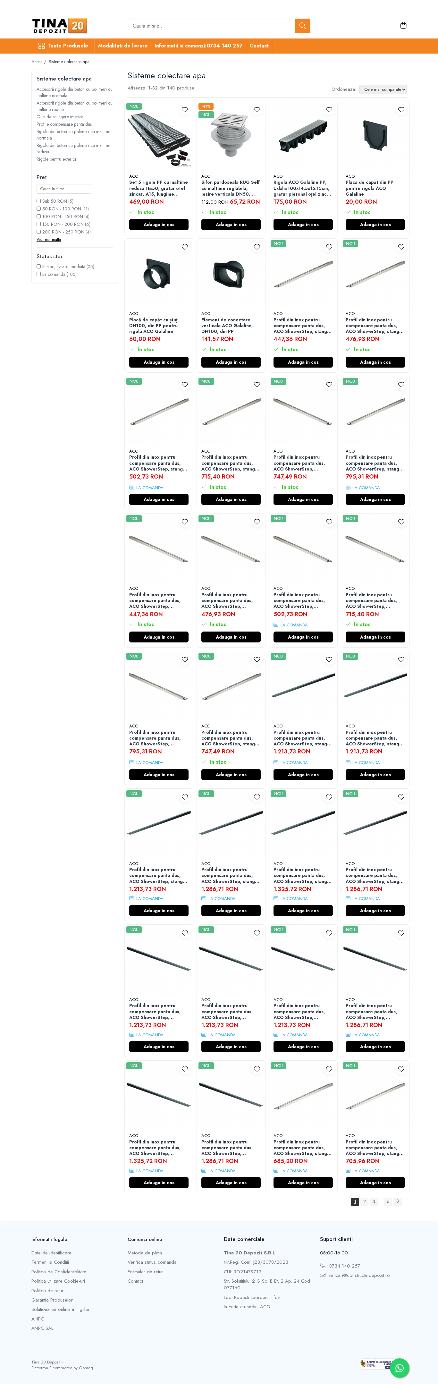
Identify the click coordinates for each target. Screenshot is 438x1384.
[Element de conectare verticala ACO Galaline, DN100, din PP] (231, 273)
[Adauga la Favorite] (184, 109)
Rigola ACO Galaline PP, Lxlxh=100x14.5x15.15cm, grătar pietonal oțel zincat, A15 (303, 188)
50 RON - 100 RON (61, 209)
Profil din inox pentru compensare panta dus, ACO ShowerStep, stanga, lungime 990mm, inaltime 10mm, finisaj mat (302, 326)
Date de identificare (51, 1253)
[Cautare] (302, 26)
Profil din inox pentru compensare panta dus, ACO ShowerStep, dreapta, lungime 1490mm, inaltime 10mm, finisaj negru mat (373, 1011)
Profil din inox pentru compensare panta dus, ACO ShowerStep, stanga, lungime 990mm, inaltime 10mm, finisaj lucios (302, 1148)
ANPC (37, 1319)
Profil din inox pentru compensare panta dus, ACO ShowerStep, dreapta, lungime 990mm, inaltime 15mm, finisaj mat (303, 600)
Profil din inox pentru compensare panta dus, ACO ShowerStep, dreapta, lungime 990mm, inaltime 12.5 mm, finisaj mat (230, 600)
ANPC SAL (42, 1328)
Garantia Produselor (52, 1300)
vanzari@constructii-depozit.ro (358, 1275)
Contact (259, 45)
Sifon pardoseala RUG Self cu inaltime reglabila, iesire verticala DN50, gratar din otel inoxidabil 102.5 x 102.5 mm (230, 188)
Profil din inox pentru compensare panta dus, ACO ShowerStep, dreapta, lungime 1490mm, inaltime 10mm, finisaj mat (373, 600)
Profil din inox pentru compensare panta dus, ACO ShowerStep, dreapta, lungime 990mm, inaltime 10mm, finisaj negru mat (158, 1011)
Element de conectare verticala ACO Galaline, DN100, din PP (227, 326)
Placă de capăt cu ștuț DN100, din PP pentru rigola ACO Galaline (153, 326)
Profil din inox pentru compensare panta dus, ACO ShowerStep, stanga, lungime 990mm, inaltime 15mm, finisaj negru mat (158, 875)
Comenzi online (145, 1239)
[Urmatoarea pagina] (397, 1202)
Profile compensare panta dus (64, 124)
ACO (133, 176)
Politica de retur (47, 1290)
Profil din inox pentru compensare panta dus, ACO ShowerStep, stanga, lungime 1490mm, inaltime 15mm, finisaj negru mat (375, 875)
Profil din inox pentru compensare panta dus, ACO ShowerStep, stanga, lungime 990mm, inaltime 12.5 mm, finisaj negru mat (374, 738)
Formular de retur (145, 1272)
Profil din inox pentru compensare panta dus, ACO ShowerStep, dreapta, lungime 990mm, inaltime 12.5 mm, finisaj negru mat (230, 1011)
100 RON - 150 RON (62, 216)
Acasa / (39, 61)
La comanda (53, 274)
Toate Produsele (67, 45)
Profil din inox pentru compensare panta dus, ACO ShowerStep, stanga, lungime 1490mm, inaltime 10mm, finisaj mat (230, 463)
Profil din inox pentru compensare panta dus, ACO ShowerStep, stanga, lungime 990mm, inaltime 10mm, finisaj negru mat (302, 738)
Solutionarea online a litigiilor (60, 1309)
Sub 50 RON (54, 201)
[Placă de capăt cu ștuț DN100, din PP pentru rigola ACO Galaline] (159, 273)
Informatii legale (49, 1239)
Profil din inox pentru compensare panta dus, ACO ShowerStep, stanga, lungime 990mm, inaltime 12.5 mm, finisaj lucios (374, 1148)
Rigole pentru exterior (57, 159)
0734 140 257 (343, 1266)
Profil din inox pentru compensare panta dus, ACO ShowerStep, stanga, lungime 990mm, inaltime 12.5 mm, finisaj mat (374, 326)
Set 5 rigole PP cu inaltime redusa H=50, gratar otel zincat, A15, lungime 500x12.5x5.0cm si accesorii (158, 188)
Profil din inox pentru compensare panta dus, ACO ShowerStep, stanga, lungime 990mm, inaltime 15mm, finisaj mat (158, 463)
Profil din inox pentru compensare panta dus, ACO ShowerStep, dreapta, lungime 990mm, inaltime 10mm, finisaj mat (158, 600)
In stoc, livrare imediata (63, 266)
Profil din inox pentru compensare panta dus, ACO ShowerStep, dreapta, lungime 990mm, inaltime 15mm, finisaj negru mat (303, 1011)
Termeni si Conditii (50, 1262)
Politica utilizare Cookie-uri (58, 1281)
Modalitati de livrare (123, 45)
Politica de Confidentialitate (58, 1272)
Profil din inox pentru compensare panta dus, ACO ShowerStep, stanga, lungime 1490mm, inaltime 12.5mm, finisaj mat (230, 738)
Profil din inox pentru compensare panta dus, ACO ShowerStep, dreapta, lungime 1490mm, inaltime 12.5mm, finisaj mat (299, 463)
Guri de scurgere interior (60, 117)
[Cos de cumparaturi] (403, 26)
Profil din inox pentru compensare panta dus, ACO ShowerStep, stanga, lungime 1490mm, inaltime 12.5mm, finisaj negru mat (303, 875)
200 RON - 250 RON (63, 232)
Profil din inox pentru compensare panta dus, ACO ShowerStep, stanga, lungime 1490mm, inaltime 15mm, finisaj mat (375, 463)
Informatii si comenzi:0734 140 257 (199, 45)
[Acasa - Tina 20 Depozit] (63, 26)
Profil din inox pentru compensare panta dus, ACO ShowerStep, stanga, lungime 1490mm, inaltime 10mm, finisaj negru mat (230, 875)
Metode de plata (145, 1253)
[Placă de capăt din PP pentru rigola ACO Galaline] (375, 135)
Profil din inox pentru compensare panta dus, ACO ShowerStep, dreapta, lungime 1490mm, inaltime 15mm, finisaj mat (157, 738)
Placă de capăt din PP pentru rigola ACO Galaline (369, 188)
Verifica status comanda (152, 1262)
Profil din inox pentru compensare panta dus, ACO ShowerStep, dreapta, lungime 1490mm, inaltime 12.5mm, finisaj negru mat (157, 1148)
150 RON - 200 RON (63, 224)
